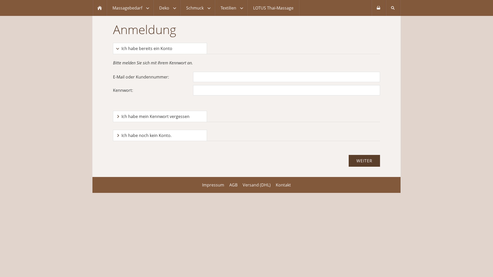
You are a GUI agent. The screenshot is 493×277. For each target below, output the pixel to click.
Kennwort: (123, 90)
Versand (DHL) (257, 185)
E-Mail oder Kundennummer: (141, 77)
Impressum (213, 185)
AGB (233, 185)
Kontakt (283, 185)
